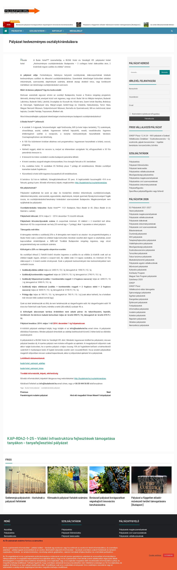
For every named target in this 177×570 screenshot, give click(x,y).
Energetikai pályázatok (138, 299)
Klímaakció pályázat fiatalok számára (67, 497)
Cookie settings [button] (155, 555)
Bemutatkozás (10, 536)
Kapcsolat (57, 31)
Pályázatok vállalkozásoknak (141, 217)
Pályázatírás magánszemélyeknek (143, 178)
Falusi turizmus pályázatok (140, 257)
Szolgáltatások (37, 31)
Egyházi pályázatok (137, 296)
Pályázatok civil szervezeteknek (143, 227)
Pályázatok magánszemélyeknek (143, 214)
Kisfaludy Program (137, 273)
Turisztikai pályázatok (138, 253)
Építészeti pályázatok (138, 302)
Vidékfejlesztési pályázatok (141, 243)
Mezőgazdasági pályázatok (140, 247)
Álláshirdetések (135, 230)
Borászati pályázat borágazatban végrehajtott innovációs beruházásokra (107, 501)
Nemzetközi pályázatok (139, 325)
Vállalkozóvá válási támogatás (142, 289)
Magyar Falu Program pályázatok (143, 276)
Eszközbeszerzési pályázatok (142, 250)
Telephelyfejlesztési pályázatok (142, 240)
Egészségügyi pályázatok (140, 292)
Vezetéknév (133, 97)
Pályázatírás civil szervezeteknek (143, 181)
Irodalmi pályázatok (137, 312)
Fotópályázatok (135, 306)
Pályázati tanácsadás (138, 168)
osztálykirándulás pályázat (50, 388)
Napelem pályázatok (137, 319)
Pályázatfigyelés (136, 188)
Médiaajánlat (76, 31)
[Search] (171, 31)
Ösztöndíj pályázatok (138, 234)
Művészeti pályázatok (138, 266)
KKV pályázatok (135, 237)
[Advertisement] (65, 417)
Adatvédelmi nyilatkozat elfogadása (146, 114)
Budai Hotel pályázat (32, 388)
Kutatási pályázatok (137, 315)
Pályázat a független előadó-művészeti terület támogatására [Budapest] (93, 25)
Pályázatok (16, 31)
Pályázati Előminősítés (138, 165)
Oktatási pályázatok (137, 322)
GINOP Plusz (134, 286)
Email (131, 105)
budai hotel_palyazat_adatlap (32, 363)
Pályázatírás (134, 162)
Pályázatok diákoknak (138, 221)
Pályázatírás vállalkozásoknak (141, 171)
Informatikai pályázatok (139, 309)
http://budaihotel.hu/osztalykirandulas (91, 183)
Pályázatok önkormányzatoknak (142, 224)
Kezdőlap (8, 529)
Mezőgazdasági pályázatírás (141, 175)
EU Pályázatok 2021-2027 (140, 207)
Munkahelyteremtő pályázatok (141, 260)
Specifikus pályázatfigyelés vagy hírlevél (146, 191)
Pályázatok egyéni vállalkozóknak (143, 263)
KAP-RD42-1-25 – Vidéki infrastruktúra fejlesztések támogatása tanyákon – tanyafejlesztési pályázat (61, 440)
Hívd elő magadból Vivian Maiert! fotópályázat (90, 394)
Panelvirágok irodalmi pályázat (34, 394)
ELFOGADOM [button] (168, 555)
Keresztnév (133, 89)
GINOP (132, 283)
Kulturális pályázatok (138, 270)
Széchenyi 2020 (136, 279)
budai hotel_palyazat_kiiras (31, 368)
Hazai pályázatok (136, 211)
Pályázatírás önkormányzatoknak (143, 185)
